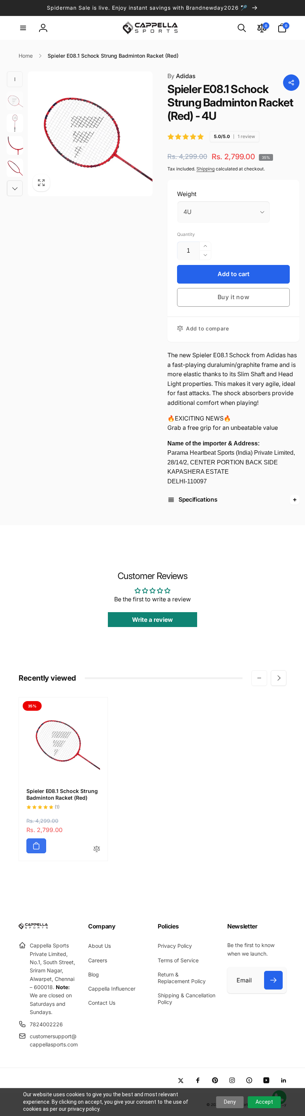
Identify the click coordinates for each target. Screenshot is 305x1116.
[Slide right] (15, 188)
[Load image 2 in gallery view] (15, 123)
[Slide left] (15, 79)
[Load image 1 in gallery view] (15, 101)
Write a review (152, 619)
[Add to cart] (36, 845)
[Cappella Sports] (34, 927)
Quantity (186, 234)
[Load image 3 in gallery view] (15, 145)
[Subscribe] (273, 980)
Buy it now (234, 297)
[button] (23, 28)
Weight (186, 194)
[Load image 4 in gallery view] (15, 168)
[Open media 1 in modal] (90, 133)
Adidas (181, 76)
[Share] (291, 82)
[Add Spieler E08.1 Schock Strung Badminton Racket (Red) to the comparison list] (96, 849)
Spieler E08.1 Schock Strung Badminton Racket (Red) (62, 794)
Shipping (205, 169)
